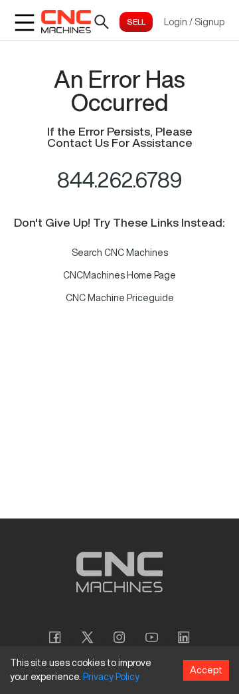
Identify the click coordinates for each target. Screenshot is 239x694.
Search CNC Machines (120, 252)
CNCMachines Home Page (119, 275)
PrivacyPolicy (111, 676)
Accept (206, 670)
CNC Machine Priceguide (120, 297)
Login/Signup (194, 22)
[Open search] (101, 22)
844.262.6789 (120, 179)
